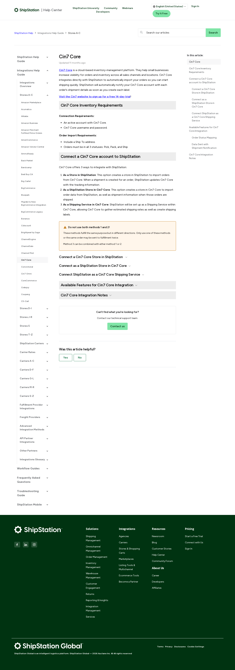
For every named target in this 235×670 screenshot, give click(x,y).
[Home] (26, 10)
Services (90, 616)
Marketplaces (126, 559)
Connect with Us (194, 542)
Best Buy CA (27, 174)
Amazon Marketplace (31, 102)
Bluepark (25, 195)
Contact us (117, 326)
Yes (65, 357)
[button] (31, 59)
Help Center (158, 554)
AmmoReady (27, 153)
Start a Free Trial (194, 536)
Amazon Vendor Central (32, 147)
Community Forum (162, 561)
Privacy (169, 646)
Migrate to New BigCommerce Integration (33, 203)
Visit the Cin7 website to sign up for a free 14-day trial (94, 96)
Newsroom (158, 536)
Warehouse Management (93, 575)
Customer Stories (162, 548)
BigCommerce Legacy (32, 212)
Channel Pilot (27, 253)
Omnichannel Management (93, 548)
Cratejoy (25, 287)
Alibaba (24, 116)
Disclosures (180, 646)
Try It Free (162, 13)
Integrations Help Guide (51, 33)
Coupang (25, 294)
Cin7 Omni (26, 274)
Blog (154, 542)
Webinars (127, 8)
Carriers (123, 542)
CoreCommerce (29, 280)
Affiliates (157, 587)
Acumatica (26, 109)
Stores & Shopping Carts (129, 550)
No (80, 357)
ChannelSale (27, 246)
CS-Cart (25, 301)
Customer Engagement (93, 585)
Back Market (27, 160)
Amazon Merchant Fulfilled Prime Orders (31, 131)
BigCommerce (28, 188)
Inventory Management (93, 565)
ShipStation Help (23, 33)
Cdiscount (26, 225)
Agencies (124, 536)
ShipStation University (86, 8)
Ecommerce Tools (129, 575)
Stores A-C (74, 33)
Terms (160, 646)
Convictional (27, 267)
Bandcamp (26, 167)
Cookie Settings (195, 646)
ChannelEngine (28, 239)
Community (111, 8)
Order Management (96, 556)
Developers (103, 11)
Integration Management (93, 608)
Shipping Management (93, 538)
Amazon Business (29, 123)
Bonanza (25, 218)
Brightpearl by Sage (30, 232)
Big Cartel (26, 181)
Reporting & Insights (97, 600)
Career (155, 575)
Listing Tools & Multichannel (127, 567)
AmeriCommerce (29, 140)
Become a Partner (128, 581)
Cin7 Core (26, 260)
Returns (90, 594)
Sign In (195, 6)
